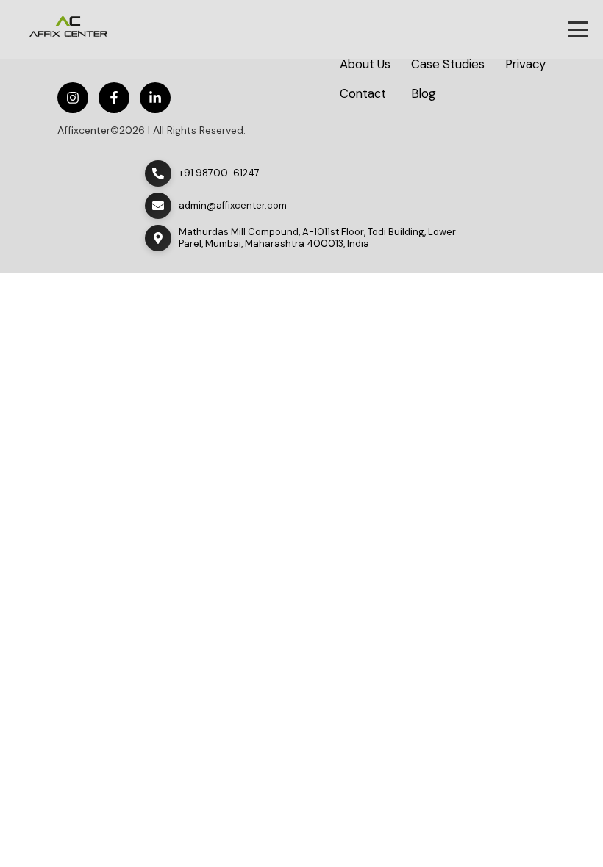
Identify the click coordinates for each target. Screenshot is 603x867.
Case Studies (448, 64)
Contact (363, 93)
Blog (423, 93)
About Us (365, 64)
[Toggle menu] (578, 29)
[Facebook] (114, 97)
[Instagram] (72, 97)
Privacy (525, 64)
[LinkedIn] (155, 97)
